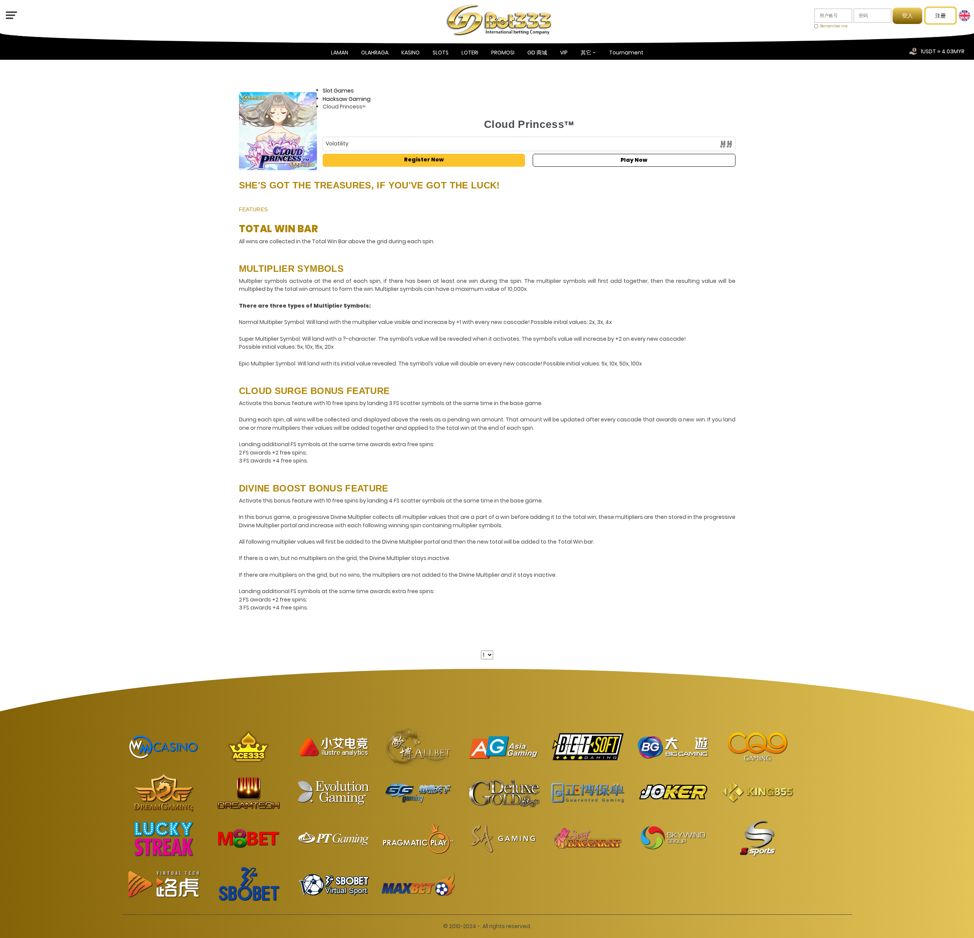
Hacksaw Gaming (347, 98)
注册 (940, 15)
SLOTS (441, 52)
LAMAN (339, 52)
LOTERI (470, 52)
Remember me (833, 26)
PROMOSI (502, 52)
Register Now (424, 159)
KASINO (410, 52)
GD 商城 (537, 52)
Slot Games (338, 90)
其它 (586, 52)
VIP (564, 52)
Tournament (626, 52)
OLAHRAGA (374, 52)
